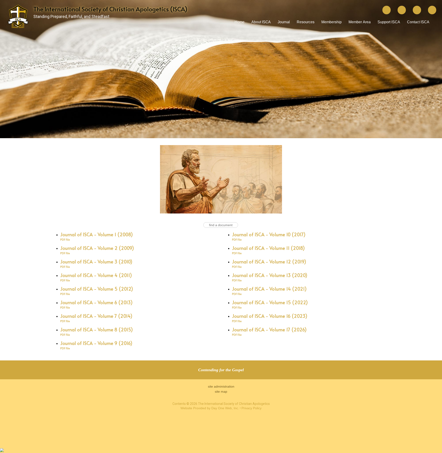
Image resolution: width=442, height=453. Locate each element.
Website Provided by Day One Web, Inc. (209, 408)
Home (239, 22)
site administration (221, 386)
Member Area (360, 22)
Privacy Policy (251, 408)
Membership (331, 22)
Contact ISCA (418, 22)
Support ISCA (389, 22)
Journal (284, 22)
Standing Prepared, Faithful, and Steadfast (71, 16)
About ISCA (261, 22)
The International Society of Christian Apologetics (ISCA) (110, 9)
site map (221, 391)
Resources (305, 22)
